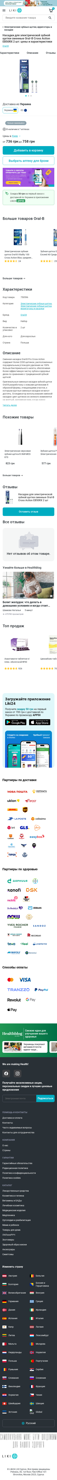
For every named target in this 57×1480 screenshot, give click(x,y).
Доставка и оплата (12, 1118)
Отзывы (51, 52)
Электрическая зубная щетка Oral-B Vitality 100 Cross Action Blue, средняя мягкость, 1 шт (17, 254)
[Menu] (4, 10)
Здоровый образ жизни (14, 1244)
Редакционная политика (15, 1168)
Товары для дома (11, 1230)
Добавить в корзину (28, 150)
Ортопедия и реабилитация (16, 1220)
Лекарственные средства (15, 1191)
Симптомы (8, 1254)
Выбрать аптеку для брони (28, 161)
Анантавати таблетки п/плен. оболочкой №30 (17, 660)
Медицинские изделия (13, 1210)
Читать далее (10, 405)
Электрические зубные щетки (36, 303)
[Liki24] (9, 1456)
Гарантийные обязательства (17, 1163)
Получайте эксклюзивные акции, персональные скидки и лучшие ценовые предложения (27, 1086)
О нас (5, 1145)
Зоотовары (8, 1239)
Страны (6, 1150)
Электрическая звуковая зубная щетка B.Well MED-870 (17, 454)
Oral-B (6, 46)
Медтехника (8, 1215)
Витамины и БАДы (12, 1200)
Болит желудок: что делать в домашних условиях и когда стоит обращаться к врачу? (25, 603)
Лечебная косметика (13, 1205)
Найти (50, 17)
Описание (32, 52)
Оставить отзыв (28, 511)
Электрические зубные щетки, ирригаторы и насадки (36, 307)
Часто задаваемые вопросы (17, 1127)
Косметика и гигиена (13, 1195)
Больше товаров (12, 278)
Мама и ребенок (10, 1225)
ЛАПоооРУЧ (8, 1235)
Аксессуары (8, 1249)
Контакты (7, 1122)
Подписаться (45, 1098)
